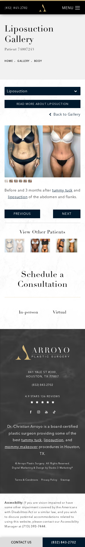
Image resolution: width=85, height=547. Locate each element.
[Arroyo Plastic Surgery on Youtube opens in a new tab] (46, 412)
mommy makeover (21, 447)
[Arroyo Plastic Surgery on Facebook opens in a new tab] (30, 412)
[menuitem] (30, 412)
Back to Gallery (66, 114)
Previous (22, 214)
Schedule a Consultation (42, 280)
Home (9, 61)
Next (66, 214)
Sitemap (65, 480)
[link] (16, 8)
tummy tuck (62, 190)
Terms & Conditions (26, 480)
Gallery (23, 61)
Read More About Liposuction (42, 104)
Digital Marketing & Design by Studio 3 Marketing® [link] (42, 468)
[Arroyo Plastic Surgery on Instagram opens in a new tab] (38, 412)
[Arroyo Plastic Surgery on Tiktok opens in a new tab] (54, 412)
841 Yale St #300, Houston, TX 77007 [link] (42, 374)
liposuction (18, 197)
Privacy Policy (49, 480)
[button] (77, 8)
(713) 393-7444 (34, 526)
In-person (28, 313)
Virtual (59, 313)
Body (38, 61)
